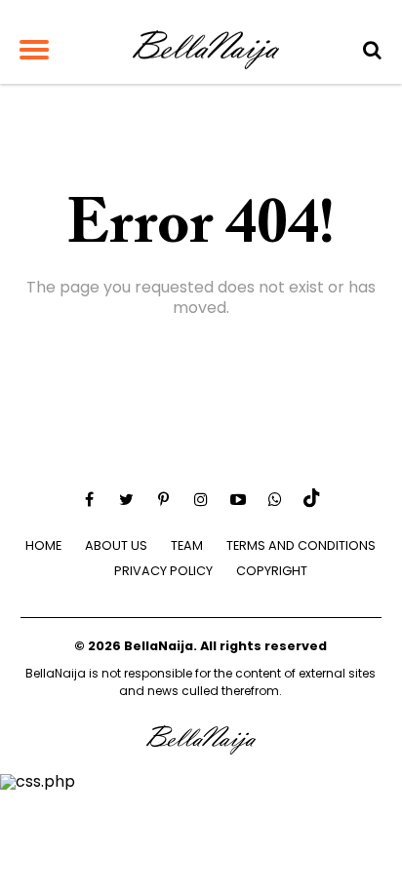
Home (43, 545)
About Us (116, 545)
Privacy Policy (163, 570)
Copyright (271, 570)
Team (187, 545)
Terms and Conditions (301, 545)
